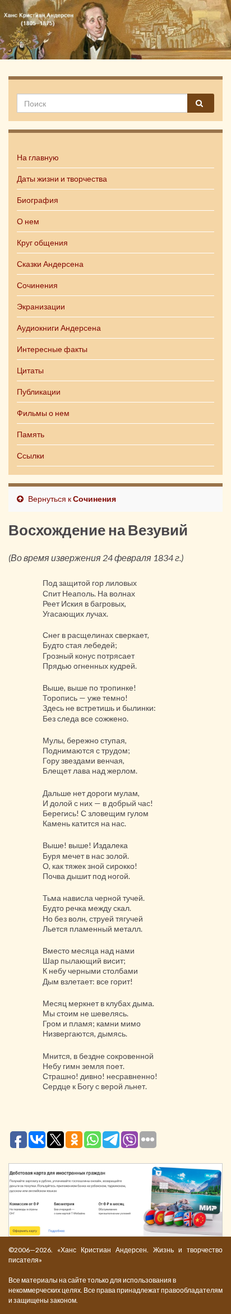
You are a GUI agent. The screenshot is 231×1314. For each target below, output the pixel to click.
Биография (37, 200)
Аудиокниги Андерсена (59, 327)
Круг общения (42, 242)
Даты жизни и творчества (62, 178)
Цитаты (30, 370)
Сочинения (37, 285)
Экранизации (41, 306)
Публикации (39, 391)
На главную (38, 157)
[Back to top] (206, 1289)
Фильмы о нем (43, 413)
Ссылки (30, 455)
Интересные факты (52, 349)
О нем (28, 221)
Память (30, 434)
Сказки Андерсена (50, 264)
